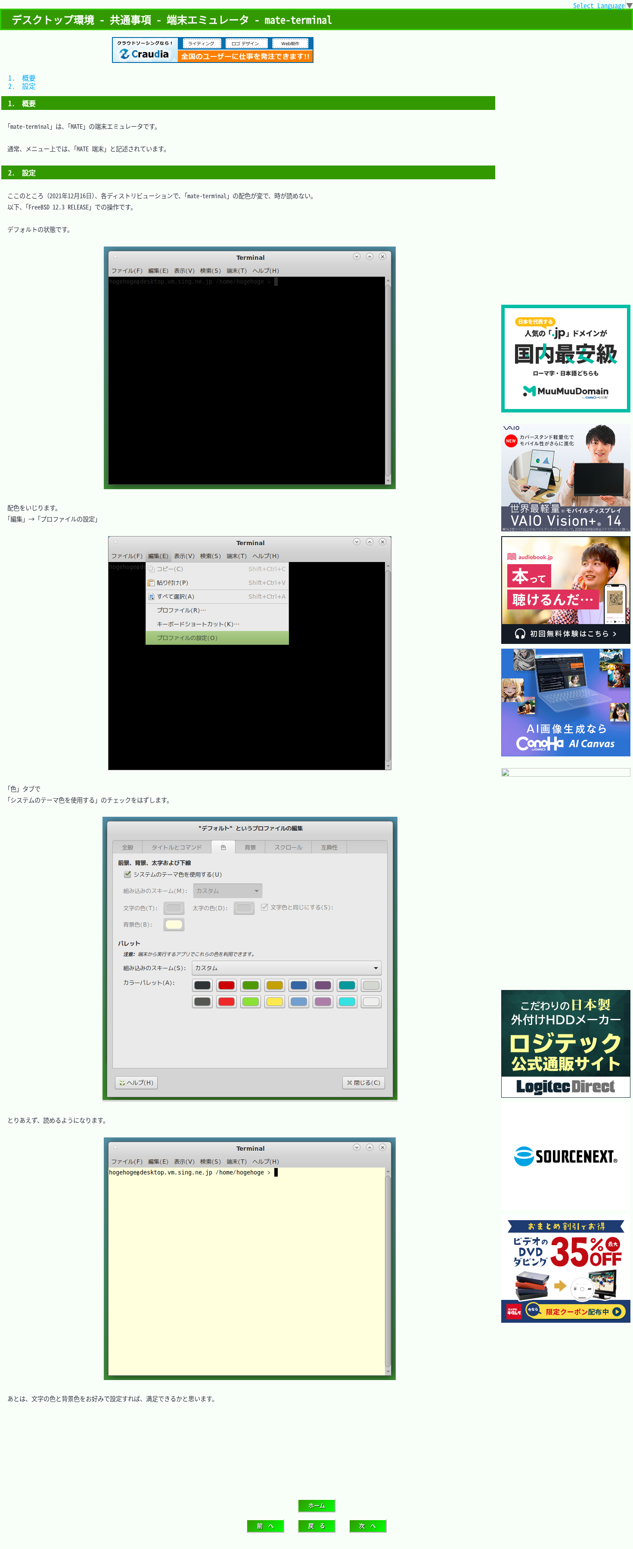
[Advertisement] (565, 247)
